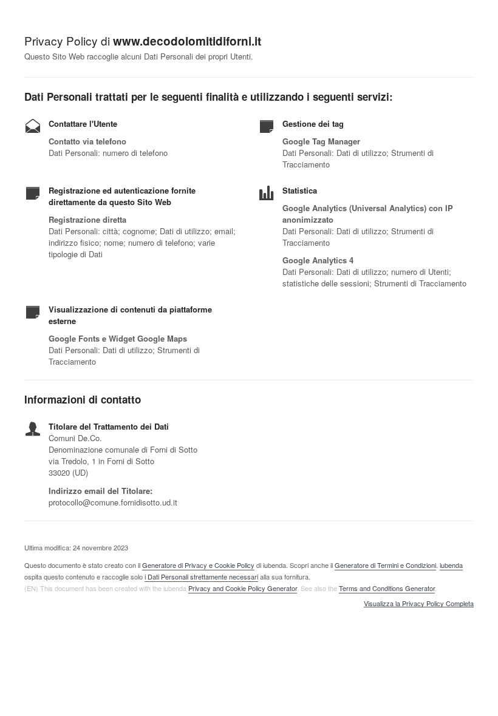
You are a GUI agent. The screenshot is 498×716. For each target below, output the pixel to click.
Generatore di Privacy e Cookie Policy (198, 565)
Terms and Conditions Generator (387, 588)
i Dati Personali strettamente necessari (201, 576)
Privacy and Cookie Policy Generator (242, 588)
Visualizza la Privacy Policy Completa (419, 603)
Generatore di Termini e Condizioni (385, 565)
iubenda (451, 565)
